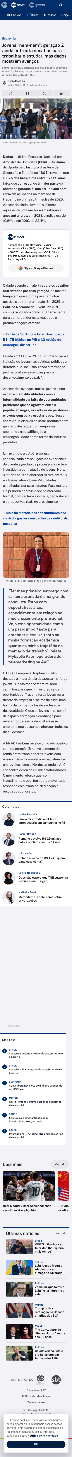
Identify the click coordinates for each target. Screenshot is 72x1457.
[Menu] (68, 5)
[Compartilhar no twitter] (44, 93)
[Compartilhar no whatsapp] (10, 93)
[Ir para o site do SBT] (56, 1379)
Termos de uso (36, 1402)
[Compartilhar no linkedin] (62, 93)
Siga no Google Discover (39, 268)
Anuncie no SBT (36, 1390)
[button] (29, 1195)
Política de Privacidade (43, 1435)
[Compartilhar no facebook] (27, 93)
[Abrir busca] (60, 5)
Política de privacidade (36, 1396)
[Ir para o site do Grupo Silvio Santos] (30, 1379)
